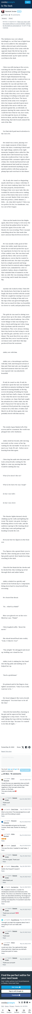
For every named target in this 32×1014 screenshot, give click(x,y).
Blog (29, 1012)
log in (16, 769)
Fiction (10, 18)
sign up (10, 769)
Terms (7, 1006)
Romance (4, 18)
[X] (19, 1003)
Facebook (15, 995)
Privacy (12, 1006)
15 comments (15, 15)
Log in (28, 2)
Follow (19, 11)
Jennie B (13, 845)
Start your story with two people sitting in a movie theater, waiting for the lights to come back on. (16, 24)
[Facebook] (27, 1003)
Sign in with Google (15, 991)
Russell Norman (15, 920)
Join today (15, 987)
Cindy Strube (14, 809)
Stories (24, 1012)
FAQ (2, 1006)
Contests (16, 1012)
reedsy (8, 2)
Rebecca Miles (15, 866)
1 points (8, 778)
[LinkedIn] (25, 1003)
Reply (3, 793)
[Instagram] (22, 1003)
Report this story (6, 751)
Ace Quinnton (14, 887)
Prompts (9, 1012)
